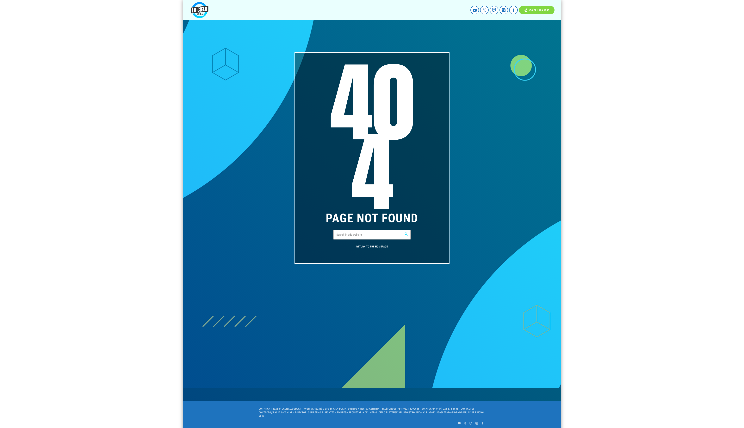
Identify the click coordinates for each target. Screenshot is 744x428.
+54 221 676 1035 (536, 10)
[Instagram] (503, 10)
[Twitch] (494, 10)
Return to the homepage (372, 246)
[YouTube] (474, 10)
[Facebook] (513, 10)
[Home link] (199, 10)
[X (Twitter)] (484, 10)
